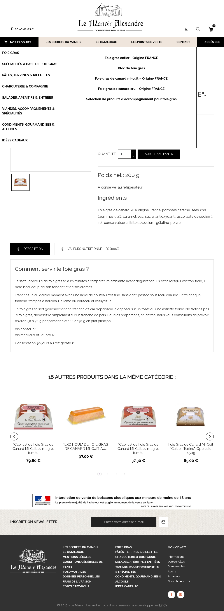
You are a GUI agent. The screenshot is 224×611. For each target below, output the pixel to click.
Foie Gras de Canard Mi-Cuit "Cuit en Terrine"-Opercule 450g (138, 448)
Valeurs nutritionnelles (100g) (93, 249)
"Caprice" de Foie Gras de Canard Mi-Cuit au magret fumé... (86, 448)
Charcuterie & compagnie (135, 557)
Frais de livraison (77, 581)
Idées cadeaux (126, 586)
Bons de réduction (179, 581)
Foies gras (123, 547)
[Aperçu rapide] (44, 414)
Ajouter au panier (159, 154)
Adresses (174, 576)
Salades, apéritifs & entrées (137, 561)
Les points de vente (146, 42)
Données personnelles (81, 576)
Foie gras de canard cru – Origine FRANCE (131, 89)
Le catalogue (106, 42)
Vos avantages (74, 571)
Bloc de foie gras (131, 68)
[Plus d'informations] (52, 414)
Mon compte (177, 547)
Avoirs (172, 571)
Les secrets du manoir (63, 42)
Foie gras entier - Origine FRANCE (131, 58)
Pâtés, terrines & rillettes (136, 552)
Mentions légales (77, 557)
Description (33, 249)
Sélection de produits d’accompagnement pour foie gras (131, 99)
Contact (183, 42)
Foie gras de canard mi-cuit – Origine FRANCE (131, 78)
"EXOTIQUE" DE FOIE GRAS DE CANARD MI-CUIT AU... (33, 446)
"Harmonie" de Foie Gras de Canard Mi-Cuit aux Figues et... (191, 448)
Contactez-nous (76, 586)
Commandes (176, 566)
